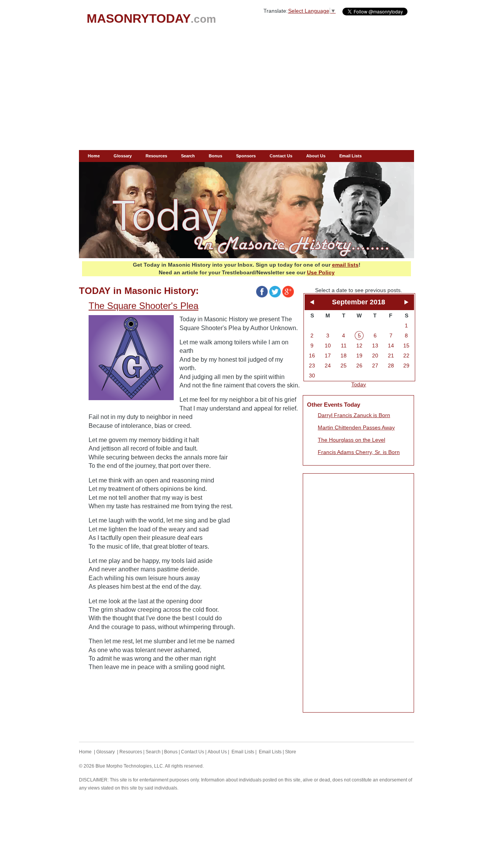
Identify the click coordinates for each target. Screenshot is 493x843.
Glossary (123, 156)
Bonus (215, 156)
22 (406, 355)
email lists (345, 265)
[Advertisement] (246, 92)
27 (375, 365)
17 (328, 355)
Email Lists (350, 156)
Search (188, 156)
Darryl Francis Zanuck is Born (354, 415)
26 (359, 365)
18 (343, 355)
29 (406, 365)
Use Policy (321, 272)
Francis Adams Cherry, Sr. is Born (359, 452)
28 (391, 365)
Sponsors (246, 156)
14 (391, 345)
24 (328, 365)
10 (328, 345)
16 (312, 355)
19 (359, 355)
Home (94, 156)
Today (358, 384)
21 (391, 355)
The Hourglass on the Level (351, 440)
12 (359, 345)
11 (344, 345)
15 (406, 345)
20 (375, 355)
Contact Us (281, 156)
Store (290, 752)
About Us (315, 156)
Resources (156, 156)
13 (375, 345)
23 (312, 365)
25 (343, 365)
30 (312, 375)
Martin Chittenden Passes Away (356, 427)
